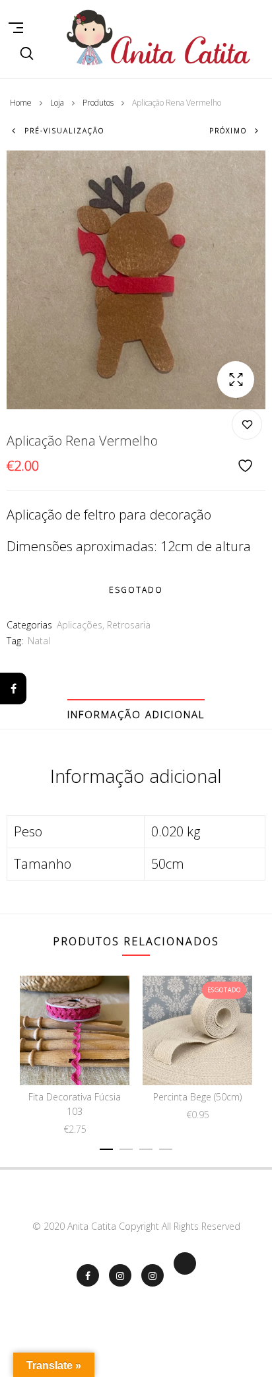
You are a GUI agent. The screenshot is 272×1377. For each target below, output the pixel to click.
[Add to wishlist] (246, 442)
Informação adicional (136, 714)
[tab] (136, 714)
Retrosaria (129, 625)
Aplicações (79, 625)
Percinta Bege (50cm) (197, 1097)
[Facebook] (13, 688)
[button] (235, 379)
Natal (39, 640)
